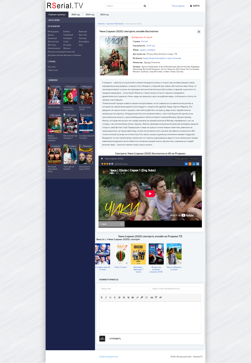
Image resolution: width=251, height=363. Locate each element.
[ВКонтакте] (186, 163)
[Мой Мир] (193, 163)
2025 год (75, 14)
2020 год (150, 45)
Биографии (84, 41)
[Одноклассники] (190, 163)
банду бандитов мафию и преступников (162, 58)
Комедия (67, 38)
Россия (144, 41)
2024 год (90, 14)
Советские (53, 70)
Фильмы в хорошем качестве (61, 51)
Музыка (66, 48)
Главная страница (57, 14)
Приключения (54, 48)
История (67, 45)
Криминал (52, 38)
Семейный (68, 35)
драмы (143, 49)
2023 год (104, 14)
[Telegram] (197, 163)
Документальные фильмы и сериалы (64, 55)
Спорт (66, 41)
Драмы (51, 35)
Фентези (52, 45)
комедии (151, 49)
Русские (51, 67)
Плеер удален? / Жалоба (186, 158)
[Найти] (145, 6)
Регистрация (178, 5)
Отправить (115, 338)
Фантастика (53, 41)
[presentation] (102, 297)
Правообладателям (108, 356)
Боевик (66, 31)
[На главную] (65, 6)
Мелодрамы (53, 31)
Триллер (82, 38)
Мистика (83, 35)
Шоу (81, 45)
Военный (83, 31)
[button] (102, 297)
